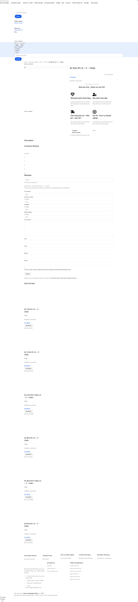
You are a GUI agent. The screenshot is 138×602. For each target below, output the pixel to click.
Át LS (41, 62)
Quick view (31, 306)
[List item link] (34, 582)
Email (26, 260)
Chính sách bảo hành (75, 576)
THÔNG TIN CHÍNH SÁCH (76, 563)
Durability (26, 204)
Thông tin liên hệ (51, 568)
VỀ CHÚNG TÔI (51, 563)
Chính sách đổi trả (74, 574)
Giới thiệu (49, 565)
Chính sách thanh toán (75, 568)
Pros (25, 238)
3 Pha (45, 62)
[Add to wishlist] (35, 306)
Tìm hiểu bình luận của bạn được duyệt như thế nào (63, 278)
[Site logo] (19, 7)
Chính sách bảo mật (75, 579)
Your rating (27, 191)
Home (26, 62)
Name (26, 253)
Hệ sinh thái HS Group (52, 571)
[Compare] (26, 306)
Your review (27, 219)
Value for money (28, 197)
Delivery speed (28, 212)
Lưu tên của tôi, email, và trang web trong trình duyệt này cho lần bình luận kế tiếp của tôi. (47, 269)
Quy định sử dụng (74, 565)
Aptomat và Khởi (33, 62)
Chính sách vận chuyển (75, 571)
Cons (25, 246)
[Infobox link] (32, 555)
